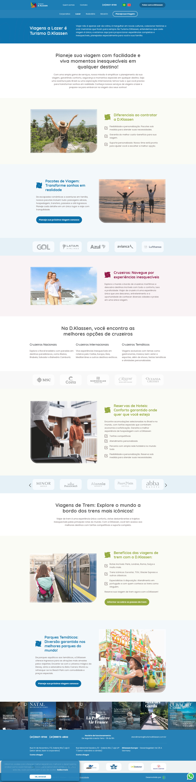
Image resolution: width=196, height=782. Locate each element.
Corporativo (64, 14)
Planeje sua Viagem (125, 14)
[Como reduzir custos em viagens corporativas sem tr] (70, 716)
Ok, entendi (40, 776)
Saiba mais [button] (62, 770)
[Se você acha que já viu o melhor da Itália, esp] (154, 716)
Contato (83, 5)
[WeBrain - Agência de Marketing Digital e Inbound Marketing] (164, 777)
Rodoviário (90, 14)
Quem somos (69, 5)
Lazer (78, 14)
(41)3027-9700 (109, 5)
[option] (43, 246)
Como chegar (36, 754)
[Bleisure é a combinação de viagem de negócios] (14, 716)
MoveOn (104, 14)
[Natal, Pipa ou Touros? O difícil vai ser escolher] (42, 716)
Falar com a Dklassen (152, 5)
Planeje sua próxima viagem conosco (59, 219)
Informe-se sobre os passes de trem (127, 602)
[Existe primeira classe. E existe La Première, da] (98, 716)
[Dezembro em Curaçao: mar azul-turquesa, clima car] (182, 716)
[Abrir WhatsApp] (190, 776)
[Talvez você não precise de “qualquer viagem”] (126, 716)
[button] (30, 485)
